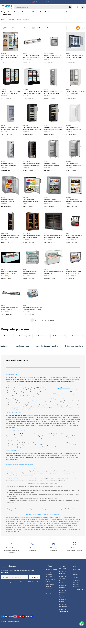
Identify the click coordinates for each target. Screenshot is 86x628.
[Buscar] (70, 7)
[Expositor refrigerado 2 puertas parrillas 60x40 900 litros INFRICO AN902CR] (75, 77)
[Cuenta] (78, 7)
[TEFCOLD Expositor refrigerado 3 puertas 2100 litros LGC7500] (32, 77)
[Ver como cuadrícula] (78, 28)
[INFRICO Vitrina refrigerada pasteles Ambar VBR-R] (75, 221)
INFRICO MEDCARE (49, 53)
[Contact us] (81, 623)
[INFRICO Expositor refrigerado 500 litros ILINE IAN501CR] (10, 113)
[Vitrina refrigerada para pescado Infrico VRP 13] (53, 257)
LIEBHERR (25, 125)
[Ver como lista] (83, 28)
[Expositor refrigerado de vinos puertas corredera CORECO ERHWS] (53, 221)
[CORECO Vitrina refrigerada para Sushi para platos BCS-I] (32, 41)
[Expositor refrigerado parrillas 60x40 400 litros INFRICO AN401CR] (53, 77)
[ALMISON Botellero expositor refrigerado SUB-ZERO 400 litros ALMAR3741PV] (10, 41)
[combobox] (43, 7)
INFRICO (68, 53)
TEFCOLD (3, 89)
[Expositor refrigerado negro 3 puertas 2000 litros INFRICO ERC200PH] (75, 41)
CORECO (25, 53)
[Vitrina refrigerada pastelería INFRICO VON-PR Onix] (75, 257)
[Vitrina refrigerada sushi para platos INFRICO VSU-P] (10, 293)
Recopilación (11, 19)
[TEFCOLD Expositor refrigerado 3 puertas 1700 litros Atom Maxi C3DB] (10, 77)
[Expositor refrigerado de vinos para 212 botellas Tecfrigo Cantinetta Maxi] (32, 221)
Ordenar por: (41, 28)
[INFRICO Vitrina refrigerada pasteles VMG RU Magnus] (10, 257)
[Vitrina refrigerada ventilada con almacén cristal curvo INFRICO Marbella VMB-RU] (32, 293)
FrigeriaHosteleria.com (12, 621)
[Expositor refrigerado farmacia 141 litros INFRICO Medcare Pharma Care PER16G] (53, 41)
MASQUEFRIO (26, 161)
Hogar (3, 19)
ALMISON (3, 53)
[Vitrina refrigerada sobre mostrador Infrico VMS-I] (32, 257)
